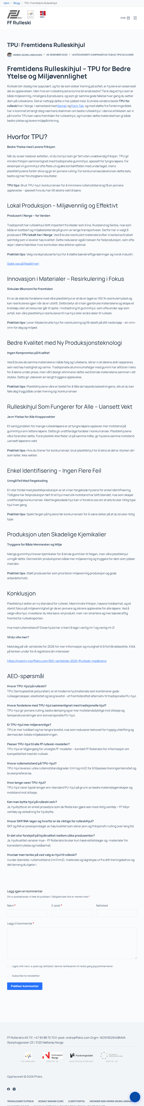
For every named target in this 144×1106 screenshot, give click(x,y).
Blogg (17, 3)
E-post (57, 905)
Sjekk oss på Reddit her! (23, 264)
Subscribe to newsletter (26, 975)
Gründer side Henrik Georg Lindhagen (113, 1101)
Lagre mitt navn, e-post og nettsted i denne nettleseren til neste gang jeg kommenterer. (62, 966)
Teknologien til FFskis (20, 1101)
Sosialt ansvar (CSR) (51, 1101)
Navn (11, 905)
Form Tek (77, 106)
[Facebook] (8, 1089)
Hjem (6, 3)
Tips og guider (125, 54)
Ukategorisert (81, 54)
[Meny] (135, 18)
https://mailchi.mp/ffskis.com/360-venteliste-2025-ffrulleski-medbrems (56, 661)
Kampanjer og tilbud (103, 54)
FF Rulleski (19, 22)
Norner (62, 106)
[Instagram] (14, 1089)
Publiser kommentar (25, 986)
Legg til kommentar (20, 924)
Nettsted (102, 905)
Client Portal (76, 1101)
